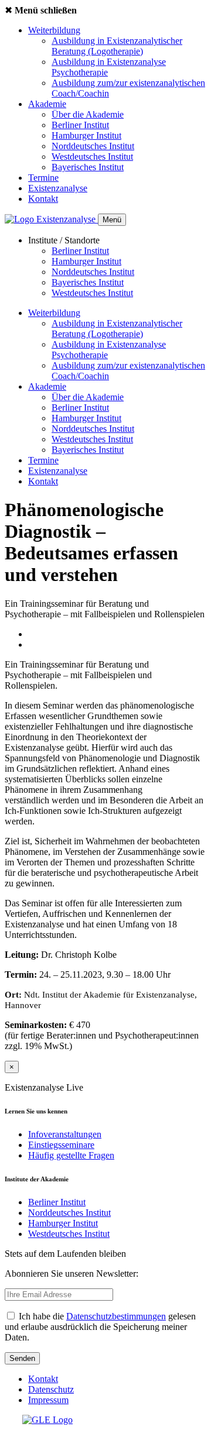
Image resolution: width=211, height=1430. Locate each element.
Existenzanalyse (57, 188)
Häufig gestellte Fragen (71, 1155)
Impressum (48, 1400)
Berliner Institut (80, 125)
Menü (112, 219)
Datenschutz (51, 1389)
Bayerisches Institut (88, 167)
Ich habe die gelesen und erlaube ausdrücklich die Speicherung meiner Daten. (100, 1326)
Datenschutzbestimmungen (116, 1316)
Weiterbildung (54, 30)
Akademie (47, 104)
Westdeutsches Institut (92, 156)
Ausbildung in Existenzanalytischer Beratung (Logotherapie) (117, 46)
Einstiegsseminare (61, 1145)
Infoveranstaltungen (64, 1134)
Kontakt (43, 199)
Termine (43, 178)
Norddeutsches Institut (93, 146)
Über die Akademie (88, 114)
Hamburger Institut (86, 135)
